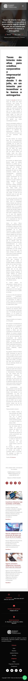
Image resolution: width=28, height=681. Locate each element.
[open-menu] (23, 6)
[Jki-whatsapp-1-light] (19, 483)
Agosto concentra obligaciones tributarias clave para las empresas (13, 565)
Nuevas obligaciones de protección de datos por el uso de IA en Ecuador (13, 535)
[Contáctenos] (9, 595)
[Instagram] (15, 483)
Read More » (8, 519)
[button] (24, 677)
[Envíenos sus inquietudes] (14, 606)
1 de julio (13, 100)
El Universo (13, 457)
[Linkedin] (11, 483)
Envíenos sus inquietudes (14, 608)
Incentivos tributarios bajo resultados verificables (14, 502)
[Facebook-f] (7, 483)
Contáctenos (9, 597)
